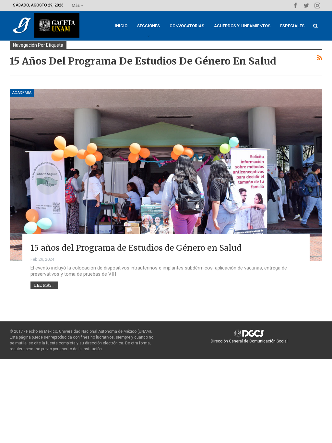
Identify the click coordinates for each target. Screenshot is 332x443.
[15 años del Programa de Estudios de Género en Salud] (166, 175)
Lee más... (44, 285)
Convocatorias (187, 25)
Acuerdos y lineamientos (242, 25)
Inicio (121, 25)
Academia (21, 92)
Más (76, 5)
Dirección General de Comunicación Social (249, 341)
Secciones (148, 25)
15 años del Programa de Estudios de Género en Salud (136, 248)
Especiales (292, 25)
